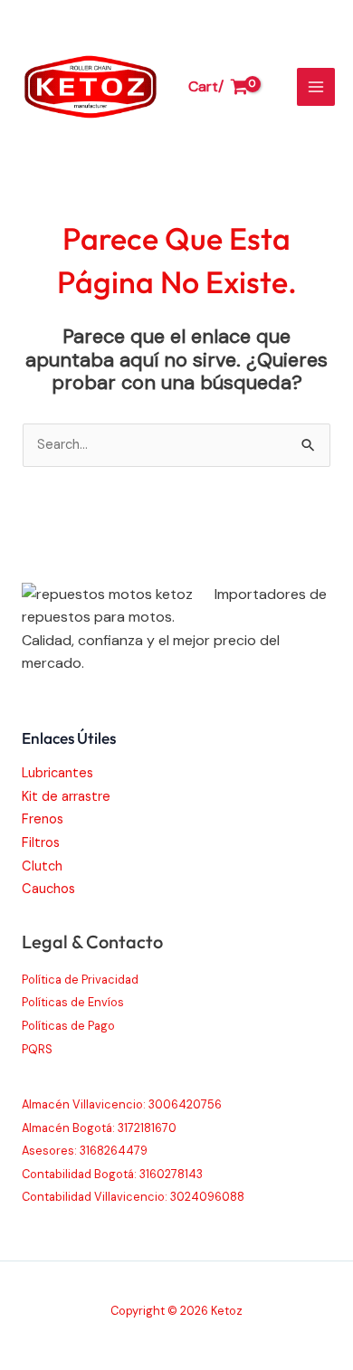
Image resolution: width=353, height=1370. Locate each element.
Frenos (42, 819)
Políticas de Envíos (73, 1002)
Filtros (41, 842)
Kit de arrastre (66, 796)
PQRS (37, 1049)
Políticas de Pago (68, 1025)
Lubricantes (57, 773)
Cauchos (48, 889)
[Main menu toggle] (316, 87)
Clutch (42, 866)
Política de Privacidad (80, 979)
